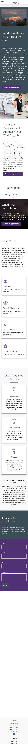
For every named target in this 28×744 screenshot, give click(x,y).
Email (3, 553)
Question (4, 572)
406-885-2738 (16, 725)
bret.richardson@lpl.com (14, 732)
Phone (3, 562)
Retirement (14, 741)
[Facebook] (14, 734)
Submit (5, 585)
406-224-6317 (15, 723)
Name (3, 543)
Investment (14, 743)
